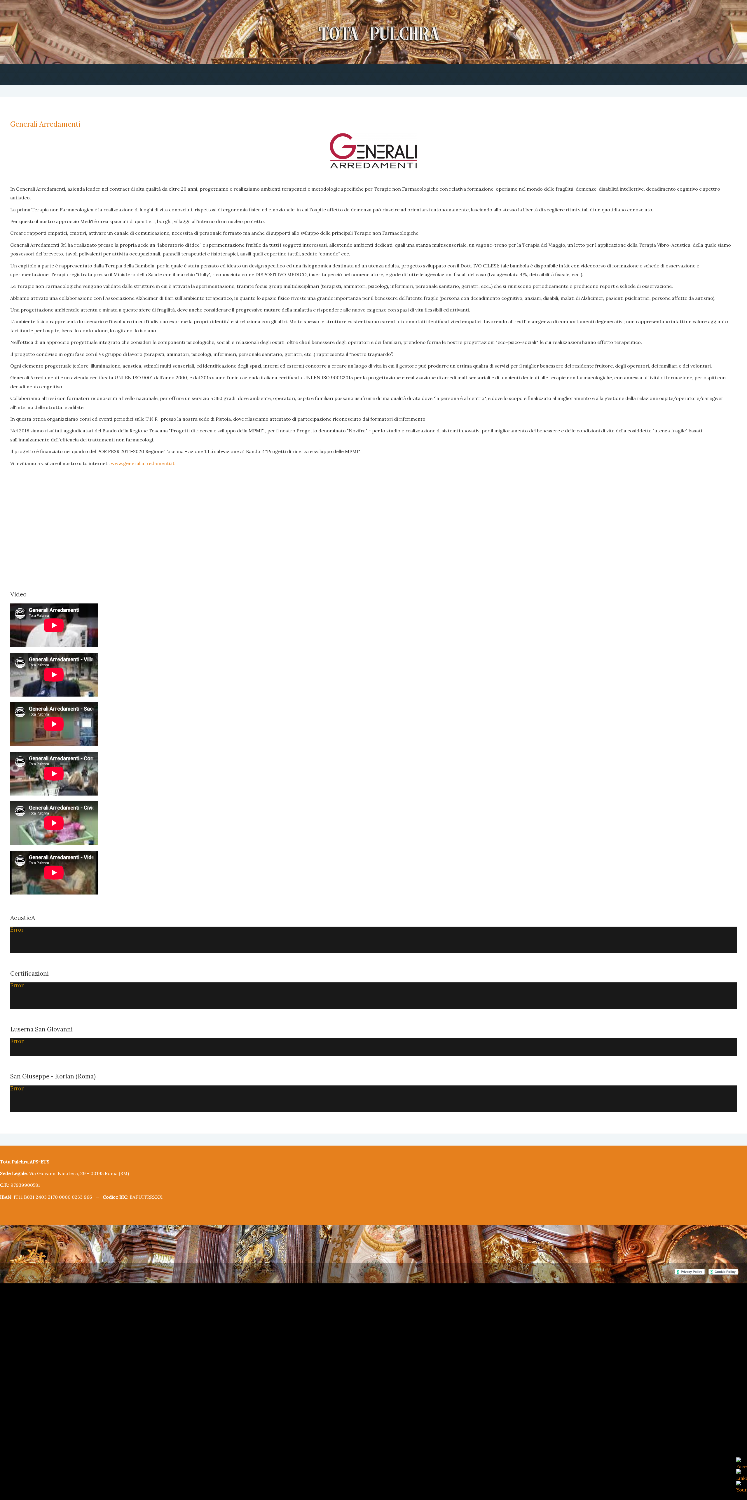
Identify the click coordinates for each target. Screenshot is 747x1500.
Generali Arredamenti (41, 124)
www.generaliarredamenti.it (126, 410)
